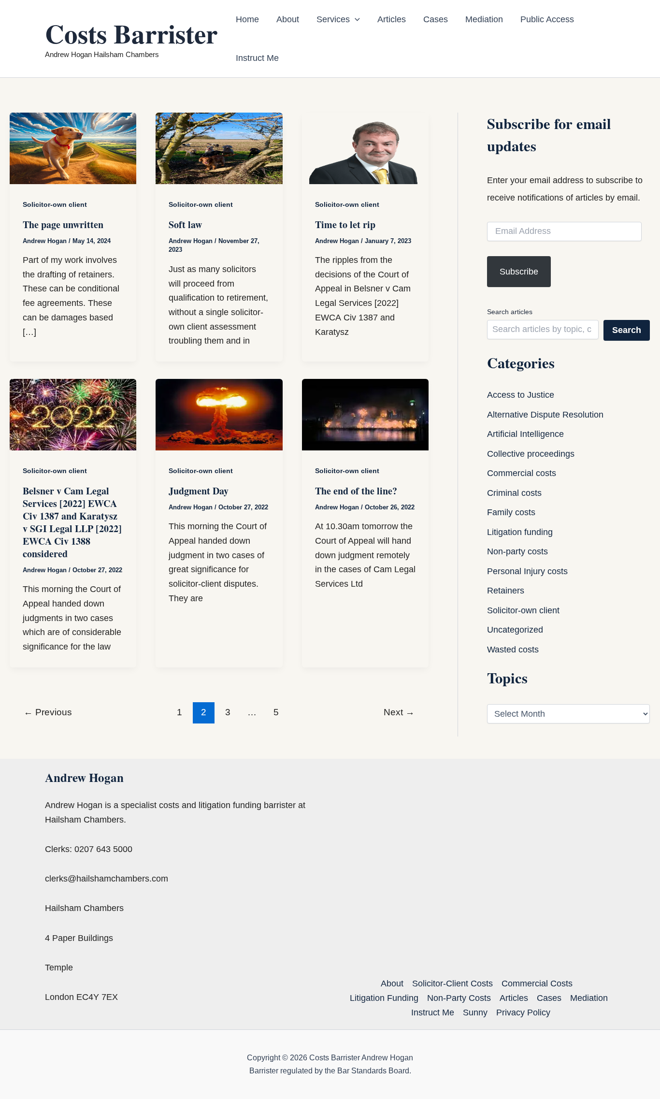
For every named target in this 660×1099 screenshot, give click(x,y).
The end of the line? (356, 491)
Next (399, 712)
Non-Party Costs (459, 998)
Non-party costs (517, 551)
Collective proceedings (530, 454)
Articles (391, 19)
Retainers (505, 590)
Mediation (484, 19)
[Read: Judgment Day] (219, 414)
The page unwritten (63, 224)
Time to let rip (345, 224)
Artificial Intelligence (525, 434)
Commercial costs (521, 473)
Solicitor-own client (55, 204)
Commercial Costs (537, 983)
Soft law (185, 224)
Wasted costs (513, 649)
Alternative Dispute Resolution (545, 414)
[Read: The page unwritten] (73, 148)
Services (333, 19)
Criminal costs (514, 493)
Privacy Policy (523, 1012)
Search (626, 330)
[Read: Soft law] (219, 148)
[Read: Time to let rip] (365, 148)
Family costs (511, 512)
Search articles (509, 312)
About (287, 19)
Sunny (475, 1012)
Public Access (547, 19)
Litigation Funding (384, 998)
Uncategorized (515, 630)
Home (247, 19)
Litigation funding (520, 532)
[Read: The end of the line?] (365, 414)
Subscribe (519, 271)
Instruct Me (257, 58)
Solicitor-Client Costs (452, 983)
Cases (435, 19)
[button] (355, 19)
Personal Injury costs (527, 571)
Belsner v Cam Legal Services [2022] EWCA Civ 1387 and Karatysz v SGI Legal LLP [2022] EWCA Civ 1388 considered (72, 522)
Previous (48, 712)
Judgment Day (199, 491)
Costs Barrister (131, 33)
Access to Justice (520, 395)
